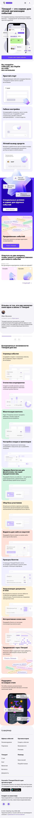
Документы (5, 773)
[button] (15, 339)
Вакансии (4, 766)
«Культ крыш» (15, 318)
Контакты (4, 769)
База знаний (22, 760)
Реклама (20, 749)
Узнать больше (10, 209)
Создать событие (23, 742)
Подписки (4, 746)
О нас (3, 758)
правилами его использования (16, 814)
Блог (2, 762)
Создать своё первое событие (17, 57)
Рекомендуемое (6, 742)
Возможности (22, 746)
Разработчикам (23, 764)
